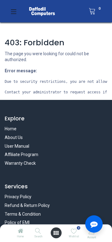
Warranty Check (20, 163)
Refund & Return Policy (27, 205)
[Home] (20, 231)
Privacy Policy (18, 196)
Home (10, 128)
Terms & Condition (23, 214)
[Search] (38, 231)
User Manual (17, 146)
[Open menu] (56, 233)
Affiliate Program (21, 154)
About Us (14, 137)
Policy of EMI (17, 222)
